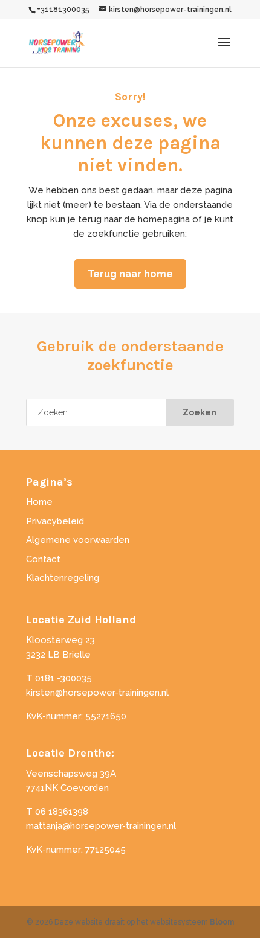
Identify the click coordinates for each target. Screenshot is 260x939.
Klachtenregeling (62, 577)
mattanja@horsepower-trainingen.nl (101, 826)
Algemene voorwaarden (77, 539)
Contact (43, 559)
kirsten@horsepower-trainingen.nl (97, 692)
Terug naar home (130, 274)
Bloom (222, 922)
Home (39, 501)
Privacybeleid (55, 521)
